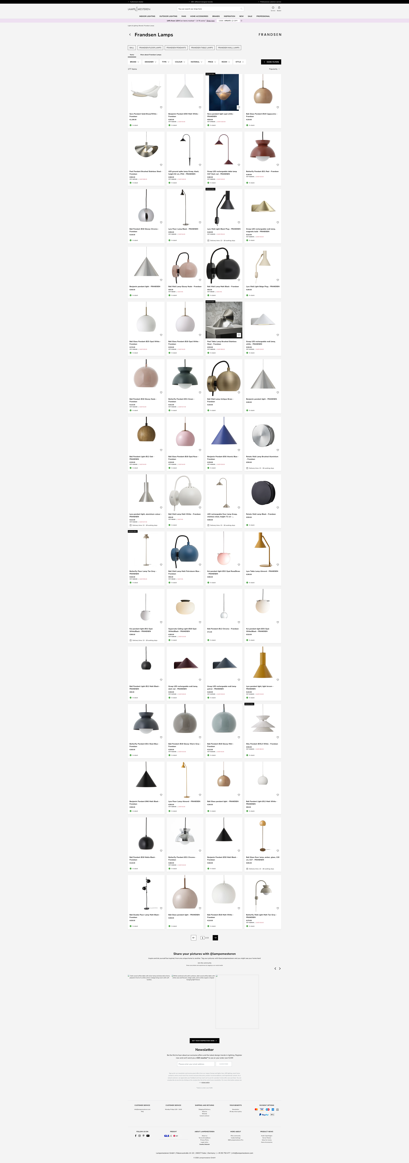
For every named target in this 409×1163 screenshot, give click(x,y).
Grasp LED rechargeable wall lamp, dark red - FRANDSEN (183, 687)
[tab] (134, 61)
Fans (183, 16)
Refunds (204, 1113)
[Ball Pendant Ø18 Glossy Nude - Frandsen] (146, 386)
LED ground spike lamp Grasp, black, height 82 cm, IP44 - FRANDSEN (183, 172)
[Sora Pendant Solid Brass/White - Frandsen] (146, 101)
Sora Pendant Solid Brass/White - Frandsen (144, 115)
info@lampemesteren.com (142, 1109)
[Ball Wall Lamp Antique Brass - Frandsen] (224, 386)
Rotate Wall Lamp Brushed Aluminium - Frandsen (262, 457)
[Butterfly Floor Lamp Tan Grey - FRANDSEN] (146, 558)
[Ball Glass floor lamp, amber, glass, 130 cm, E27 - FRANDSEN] (262, 844)
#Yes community (236, 1135)
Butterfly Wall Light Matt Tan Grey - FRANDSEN (261, 916)
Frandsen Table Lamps (202, 47)
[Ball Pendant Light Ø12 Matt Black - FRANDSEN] (146, 674)
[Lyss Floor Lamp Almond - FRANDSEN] (185, 788)
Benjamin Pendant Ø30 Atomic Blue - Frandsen (223, 457)
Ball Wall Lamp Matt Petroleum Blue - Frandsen (184, 572)
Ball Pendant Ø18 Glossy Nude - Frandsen (143, 400)
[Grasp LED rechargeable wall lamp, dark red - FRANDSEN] (185, 674)
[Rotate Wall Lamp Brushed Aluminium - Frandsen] (262, 444)
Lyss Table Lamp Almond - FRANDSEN (262, 571)
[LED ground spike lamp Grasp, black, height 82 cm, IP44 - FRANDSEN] (185, 159)
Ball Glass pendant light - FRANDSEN (222, 801)
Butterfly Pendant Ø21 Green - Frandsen (181, 400)
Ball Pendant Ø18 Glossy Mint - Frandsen (220, 745)
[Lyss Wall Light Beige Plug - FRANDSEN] (262, 272)
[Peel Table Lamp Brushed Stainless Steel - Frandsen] (224, 329)
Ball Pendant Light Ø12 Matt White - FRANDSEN (261, 802)
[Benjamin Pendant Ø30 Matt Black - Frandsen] (224, 844)
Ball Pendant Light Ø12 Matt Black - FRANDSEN (145, 687)
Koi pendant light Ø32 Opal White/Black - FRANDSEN (141, 630)
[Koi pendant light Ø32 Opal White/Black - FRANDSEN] (146, 616)
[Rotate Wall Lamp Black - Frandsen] (262, 501)
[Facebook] (135, 1136)
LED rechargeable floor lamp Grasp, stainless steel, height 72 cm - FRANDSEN (222, 515)
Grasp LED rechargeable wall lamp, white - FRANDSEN (260, 342)
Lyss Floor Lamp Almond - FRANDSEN (184, 801)
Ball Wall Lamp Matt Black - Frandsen (223, 286)
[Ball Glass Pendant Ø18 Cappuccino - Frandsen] (262, 101)
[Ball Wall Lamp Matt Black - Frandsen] (224, 272)
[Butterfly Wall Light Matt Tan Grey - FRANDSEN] (262, 902)
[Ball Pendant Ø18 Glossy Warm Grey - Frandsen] (185, 731)
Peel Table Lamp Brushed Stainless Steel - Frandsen (221, 342)
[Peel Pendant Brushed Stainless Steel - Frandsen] (146, 159)
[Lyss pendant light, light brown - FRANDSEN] (262, 674)
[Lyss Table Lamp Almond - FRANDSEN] (262, 558)
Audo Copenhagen (266, 1135)
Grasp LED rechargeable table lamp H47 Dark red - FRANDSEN (222, 172)
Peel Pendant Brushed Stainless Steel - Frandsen (146, 172)
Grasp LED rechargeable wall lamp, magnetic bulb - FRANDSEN (260, 230)
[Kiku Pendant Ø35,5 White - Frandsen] (262, 731)
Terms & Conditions (204, 1138)
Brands (141, 25)
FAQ (142, 1111)
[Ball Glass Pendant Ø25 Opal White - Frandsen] (146, 329)
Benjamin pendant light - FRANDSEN (145, 286)
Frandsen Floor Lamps (150, 47)
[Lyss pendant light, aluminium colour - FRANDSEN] (146, 501)
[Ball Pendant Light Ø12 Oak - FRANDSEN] (146, 444)
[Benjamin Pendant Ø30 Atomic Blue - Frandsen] (224, 444)
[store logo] (139, 8)
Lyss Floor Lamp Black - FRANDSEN (183, 229)
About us (204, 1135)
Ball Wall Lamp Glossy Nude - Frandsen (185, 286)
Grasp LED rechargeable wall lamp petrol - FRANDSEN (221, 687)
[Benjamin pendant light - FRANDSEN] (146, 272)
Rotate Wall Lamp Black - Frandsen (261, 514)
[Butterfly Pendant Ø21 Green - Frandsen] (185, 386)
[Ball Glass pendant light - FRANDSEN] (224, 788)
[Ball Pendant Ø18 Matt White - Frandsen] (224, 902)
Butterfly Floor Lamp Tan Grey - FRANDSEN (143, 572)
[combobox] (210, 8)
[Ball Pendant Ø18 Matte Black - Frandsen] (146, 844)
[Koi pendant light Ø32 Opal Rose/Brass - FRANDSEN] (224, 558)
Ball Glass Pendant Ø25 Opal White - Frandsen (145, 342)
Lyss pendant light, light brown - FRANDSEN (260, 687)
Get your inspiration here (203, 1041)
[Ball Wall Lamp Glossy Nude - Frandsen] (185, 272)
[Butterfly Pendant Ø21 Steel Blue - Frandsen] (146, 731)
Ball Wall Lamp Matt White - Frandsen (184, 514)
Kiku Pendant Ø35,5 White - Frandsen (262, 744)
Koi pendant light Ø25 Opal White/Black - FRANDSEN (257, 630)
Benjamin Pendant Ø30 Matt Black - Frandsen (222, 858)
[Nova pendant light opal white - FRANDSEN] (224, 101)
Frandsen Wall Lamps (228, 47)
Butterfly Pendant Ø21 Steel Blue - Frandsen (144, 745)
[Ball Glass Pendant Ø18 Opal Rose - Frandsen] (185, 444)
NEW (241, 16)
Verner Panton (266, 1138)
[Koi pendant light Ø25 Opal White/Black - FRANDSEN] (262, 616)
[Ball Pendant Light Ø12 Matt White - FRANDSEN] (262, 788)
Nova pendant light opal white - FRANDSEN (220, 115)
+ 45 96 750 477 (223, 1153)
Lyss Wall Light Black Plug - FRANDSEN (224, 229)
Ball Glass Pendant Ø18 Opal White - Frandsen (184, 342)
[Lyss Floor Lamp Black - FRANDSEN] (185, 216)
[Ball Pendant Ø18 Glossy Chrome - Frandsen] (146, 216)
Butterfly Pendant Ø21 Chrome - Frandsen (182, 858)
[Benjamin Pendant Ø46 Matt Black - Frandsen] (146, 788)
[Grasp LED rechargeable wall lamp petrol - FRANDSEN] (224, 674)
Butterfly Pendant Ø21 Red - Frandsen (262, 171)
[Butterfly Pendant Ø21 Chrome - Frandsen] (185, 844)
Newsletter (235, 1109)
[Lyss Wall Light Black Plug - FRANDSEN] (224, 216)
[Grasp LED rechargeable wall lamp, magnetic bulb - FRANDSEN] (262, 216)
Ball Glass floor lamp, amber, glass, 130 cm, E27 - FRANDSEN (262, 858)
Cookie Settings (235, 1138)
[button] (161, 107)
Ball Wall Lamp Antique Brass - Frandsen (220, 400)
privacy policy (206, 1082)
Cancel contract (204, 1116)
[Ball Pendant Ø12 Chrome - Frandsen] (224, 616)
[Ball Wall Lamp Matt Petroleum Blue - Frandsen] (185, 558)
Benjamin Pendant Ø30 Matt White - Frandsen (183, 115)
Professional (263, 16)
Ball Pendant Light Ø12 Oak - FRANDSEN (142, 457)
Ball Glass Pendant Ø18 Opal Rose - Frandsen (183, 457)
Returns (204, 1111)
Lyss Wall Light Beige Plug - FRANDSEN (262, 286)
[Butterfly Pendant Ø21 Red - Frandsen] (262, 159)
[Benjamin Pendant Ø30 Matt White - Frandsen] (185, 101)
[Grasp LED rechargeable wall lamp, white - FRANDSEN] (262, 329)
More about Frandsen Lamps (150, 55)
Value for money (267, 1140)
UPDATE (228, 21)
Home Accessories (266, 1142)
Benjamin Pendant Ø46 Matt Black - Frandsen (145, 802)
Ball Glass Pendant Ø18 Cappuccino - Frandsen (261, 115)
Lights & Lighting (133, 25)
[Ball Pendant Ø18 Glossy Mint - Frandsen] (224, 731)
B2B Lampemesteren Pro (235, 1140)
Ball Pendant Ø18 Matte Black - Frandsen (143, 858)
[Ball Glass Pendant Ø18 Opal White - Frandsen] (185, 329)
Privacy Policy (204, 1140)
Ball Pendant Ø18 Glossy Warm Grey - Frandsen (184, 745)
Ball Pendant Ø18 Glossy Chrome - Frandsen (144, 230)
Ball (132, 47)
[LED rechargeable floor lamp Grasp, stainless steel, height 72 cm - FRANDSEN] (224, 501)
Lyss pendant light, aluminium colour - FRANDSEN (146, 515)
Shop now (211, 21)
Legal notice (204, 1142)
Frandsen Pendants (176, 47)
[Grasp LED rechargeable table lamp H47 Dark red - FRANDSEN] (224, 159)
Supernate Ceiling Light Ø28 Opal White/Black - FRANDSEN (182, 630)
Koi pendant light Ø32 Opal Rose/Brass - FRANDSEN (223, 572)
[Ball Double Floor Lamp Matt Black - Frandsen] (146, 902)
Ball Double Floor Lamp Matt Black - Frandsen (145, 916)
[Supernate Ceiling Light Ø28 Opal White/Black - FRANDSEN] (185, 616)
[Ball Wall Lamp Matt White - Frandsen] (185, 501)
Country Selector (204, 1144)
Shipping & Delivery (204, 1109)
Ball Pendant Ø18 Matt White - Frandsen (220, 916)
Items (132, 55)
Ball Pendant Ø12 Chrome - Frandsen (223, 629)
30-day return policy (236, 1111)
